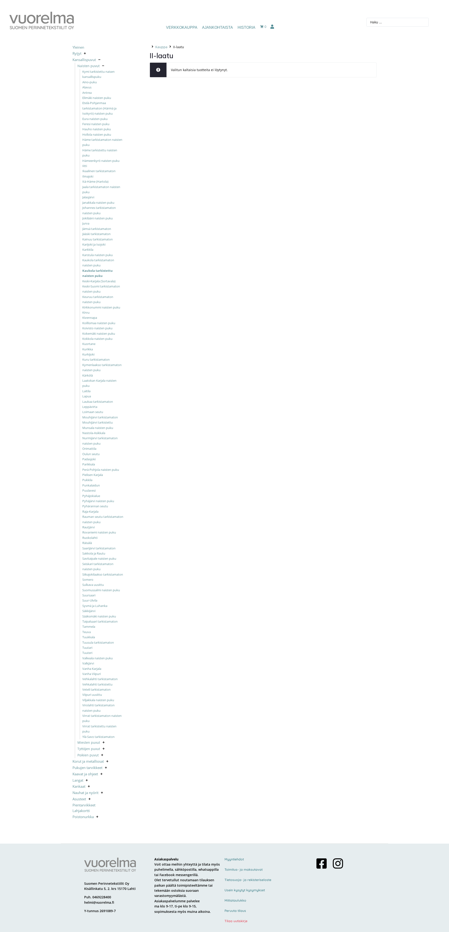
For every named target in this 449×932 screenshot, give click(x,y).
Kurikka (87, 349)
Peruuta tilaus (235, 911)
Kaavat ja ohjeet (85, 774)
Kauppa (161, 47)
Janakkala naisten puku (98, 202)
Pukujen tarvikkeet (87, 767)
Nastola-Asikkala (93, 433)
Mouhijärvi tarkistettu (97, 422)
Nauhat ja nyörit (85, 792)
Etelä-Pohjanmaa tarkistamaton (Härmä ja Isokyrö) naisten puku (99, 108)
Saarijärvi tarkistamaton (99, 548)
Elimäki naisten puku (96, 98)
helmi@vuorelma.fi (99, 902)
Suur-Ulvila (89, 600)
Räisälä (87, 543)
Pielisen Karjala (92, 475)
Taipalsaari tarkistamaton (100, 621)
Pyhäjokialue (91, 496)
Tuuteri (87, 653)
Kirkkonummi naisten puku (101, 307)
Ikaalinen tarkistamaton (99, 171)
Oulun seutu (91, 454)
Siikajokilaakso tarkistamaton (102, 574)
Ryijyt (76, 53)
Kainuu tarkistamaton (97, 239)
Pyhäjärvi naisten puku (98, 501)
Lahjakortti (81, 810)
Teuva (86, 632)
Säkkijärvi (88, 611)
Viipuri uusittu (92, 695)
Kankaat (78, 786)
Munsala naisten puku (97, 428)
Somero (87, 579)
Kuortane (88, 344)
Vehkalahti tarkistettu (97, 684)
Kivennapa (89, 318)
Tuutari (87, 648)
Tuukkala (88, 637)
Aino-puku (89, 82)
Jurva (85, 223)
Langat (77, 780)
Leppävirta (89, 407)
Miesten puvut (88, 742)
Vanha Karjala (91, 669)
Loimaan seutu (92, 412)
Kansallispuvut (84, 59)
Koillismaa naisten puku (98, 323)
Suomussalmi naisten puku (101, 590)
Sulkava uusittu (93, 585)
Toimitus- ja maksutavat (243, 869)
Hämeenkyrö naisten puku (100, 161)
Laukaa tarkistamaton (97, 401)
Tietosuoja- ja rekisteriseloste (247, 880)
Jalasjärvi (88, 197)
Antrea (87, 93)
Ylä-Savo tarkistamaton (98, 737)
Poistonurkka (83, 816)
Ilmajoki (87, 176)
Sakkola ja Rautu (93, 553)
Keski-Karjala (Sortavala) (99, 281)
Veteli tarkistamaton (96, 689)
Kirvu (86, 312)
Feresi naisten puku (95, 124)
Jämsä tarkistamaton (96, 229)
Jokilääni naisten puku (97, 218)
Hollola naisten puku (96, 134)
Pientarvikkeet (83, 805)
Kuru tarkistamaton (96, 360)
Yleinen (78, 47)
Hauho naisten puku (96, 129)
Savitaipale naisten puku (99, 559)
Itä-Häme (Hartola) (95, 181)
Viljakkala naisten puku (98, 700)
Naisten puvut (88, 66)
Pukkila (87, 480)
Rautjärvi (88, 527)
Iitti (84, 166)
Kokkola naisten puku (97, 339)
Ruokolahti (90, 538)
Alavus (86, 87)
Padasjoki (89, 459)
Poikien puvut (88, 755)
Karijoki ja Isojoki (93, 244)
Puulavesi (89, 491)
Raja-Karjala (90, 511)
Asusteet (79, 799)
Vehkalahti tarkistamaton (100, 679)
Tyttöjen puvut (88, 749)
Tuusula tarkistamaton (98, 642)
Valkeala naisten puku (97, 658)
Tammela (88, 627)
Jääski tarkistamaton (96, 234)
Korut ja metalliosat (88, 761)
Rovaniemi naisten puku (99, 532)
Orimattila (89, 448)
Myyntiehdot (234, 859)
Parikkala (88, 464)
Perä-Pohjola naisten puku (100, 470)
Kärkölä (87, 375)
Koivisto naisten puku (97, 328)
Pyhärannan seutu (95, 506)
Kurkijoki (88, 354)
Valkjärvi (88, 663)
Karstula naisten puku (97, 255)
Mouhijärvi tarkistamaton (100, 417)
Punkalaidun (91, 485)
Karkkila (87, 250)
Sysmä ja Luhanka (94, 606)
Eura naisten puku (95, 119)
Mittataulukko (235, 900)
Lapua (86, 396)
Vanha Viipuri (91, 674)
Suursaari (88, 595)
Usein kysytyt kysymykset (244, 890)
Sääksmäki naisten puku (99, 616)
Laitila (86, 391)
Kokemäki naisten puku (98, 333)
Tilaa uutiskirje (235, 921)
